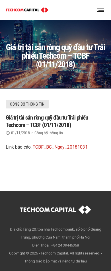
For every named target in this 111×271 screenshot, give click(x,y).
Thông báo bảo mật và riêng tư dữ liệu (55, 261)
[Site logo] (27, 10)
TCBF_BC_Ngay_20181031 (60, 147)
